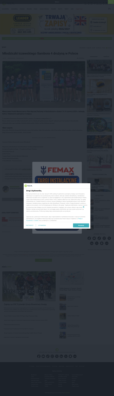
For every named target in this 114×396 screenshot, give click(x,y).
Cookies (36, 220)
